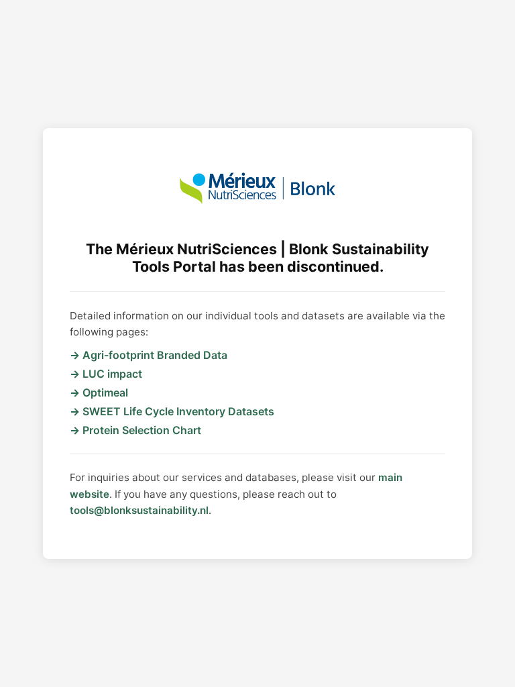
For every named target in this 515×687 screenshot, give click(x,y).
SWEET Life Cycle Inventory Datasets (178, 411)
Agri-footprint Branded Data (154, 355)
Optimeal (105, 392)
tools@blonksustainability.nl (139, 510)
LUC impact (112, 373)
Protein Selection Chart (141, 430)
